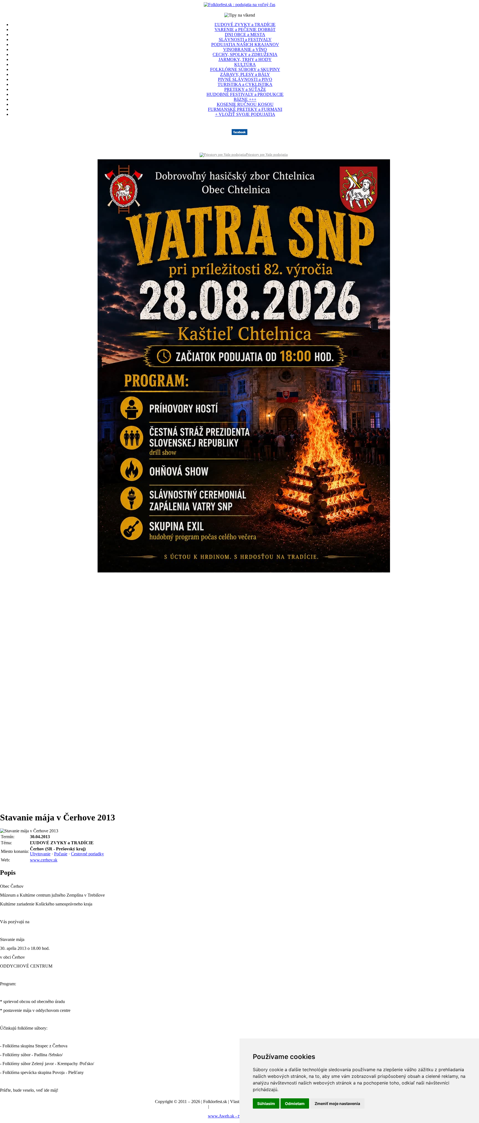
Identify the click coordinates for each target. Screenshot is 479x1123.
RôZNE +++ (245, 99)
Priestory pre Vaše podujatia (267, 154)
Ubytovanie (40, 853)
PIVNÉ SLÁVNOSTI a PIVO (245, 79)
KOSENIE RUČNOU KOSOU (245, 104)
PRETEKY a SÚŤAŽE (245, 89)
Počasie (60, 853)
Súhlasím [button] (266, 1103)
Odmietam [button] (295, 1103)
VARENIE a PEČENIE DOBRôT (245, 29)
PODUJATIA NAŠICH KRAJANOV (245, 44)
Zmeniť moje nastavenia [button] (337, 1103)
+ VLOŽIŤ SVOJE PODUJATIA (245, 114)
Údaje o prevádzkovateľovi (183, 1106)
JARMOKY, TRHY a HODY (245, 59)
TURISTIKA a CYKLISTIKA (245, 84)
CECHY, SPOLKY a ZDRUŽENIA (245, 54)
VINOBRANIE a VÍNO (245, 49)
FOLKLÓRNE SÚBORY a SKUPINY (245, 69)
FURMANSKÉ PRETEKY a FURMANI (245, 109)
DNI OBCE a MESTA (245, 34)
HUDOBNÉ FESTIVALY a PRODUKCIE (245, 94)
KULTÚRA (245, 64)
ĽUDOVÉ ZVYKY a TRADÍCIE (245, 24)
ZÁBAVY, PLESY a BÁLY (245, 74)
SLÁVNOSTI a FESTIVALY (245, 39)
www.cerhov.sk (43, 860)
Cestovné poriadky (87, 853)
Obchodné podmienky (229, 1106)
